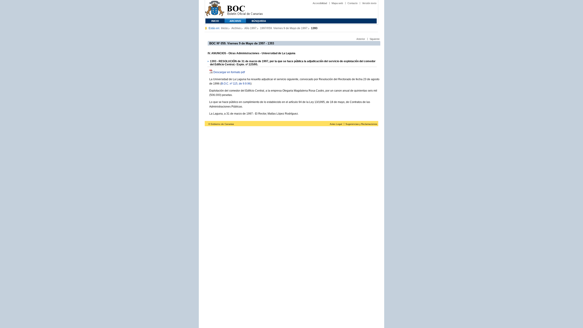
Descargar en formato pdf (229, 72)
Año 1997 (250, 28)
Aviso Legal (336, 124)
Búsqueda (259, 21)
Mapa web (337, 3)
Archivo (235, 21)
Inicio (215, 21)
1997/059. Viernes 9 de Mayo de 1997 (283, 28)
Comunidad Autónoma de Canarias (214, 9)
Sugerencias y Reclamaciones (361, 124)
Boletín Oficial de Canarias (244, 9)
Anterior (360, 39)
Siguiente (375, 39)
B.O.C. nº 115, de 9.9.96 (236, 83)
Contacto (353, 3)
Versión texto (369, 3)
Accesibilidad (320, 3)
